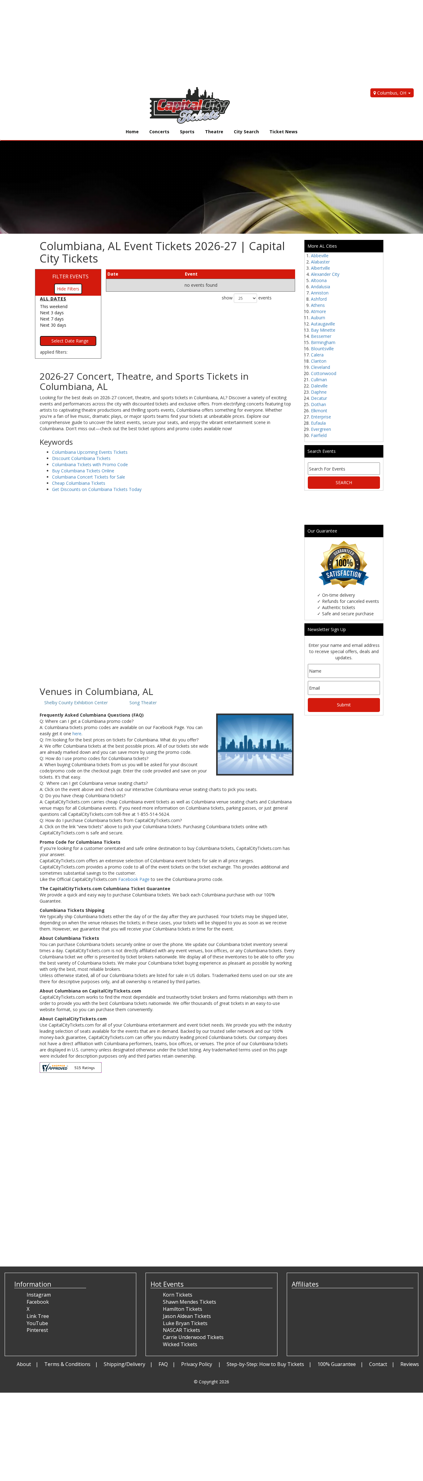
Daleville (319, 386)
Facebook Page (134, 879)
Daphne (319, 392)
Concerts (159, 132)
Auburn (318, 318)
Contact (378, 1364)
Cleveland (320, 367)
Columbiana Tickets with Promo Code (90, 464)
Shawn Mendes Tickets (189, 1301)
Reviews (409, 1364)
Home (132, 132)
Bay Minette (323, 330)
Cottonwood (323, 373)
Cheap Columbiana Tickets (78, 483)
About (24, 1364)
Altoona (319, 280)
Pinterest (37, 1330)
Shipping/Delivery (124, 1364)
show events (247, 298)
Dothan (318, 404)
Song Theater (143, 702)
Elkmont (319, 410)
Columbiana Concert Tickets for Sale (88, 477)
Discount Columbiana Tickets (81, 458)
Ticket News (283, 132)
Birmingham (323, 342)
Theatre (214, 132)
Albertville (320, 268)
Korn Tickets (177, 1294)
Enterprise (321, 417)
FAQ (163, 1364)
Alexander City (325, 274)
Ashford (319, 299)
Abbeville (320, 256)
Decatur (319, 398)
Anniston (320, 293)
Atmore (318, 311)
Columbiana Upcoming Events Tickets (90, 452)
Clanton (318, 361)
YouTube (37, 1323)
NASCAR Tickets (181, 1330)
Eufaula (318, 423)
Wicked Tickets (180, 1344)
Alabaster (320, 262)
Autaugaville (323, 324)
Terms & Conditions (67, 1364)
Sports (187, 132)
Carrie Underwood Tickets (193, 1337)
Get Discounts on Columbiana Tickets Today (97, 489)
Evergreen (321, 429)
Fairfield (319, 435)
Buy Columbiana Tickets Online (83, 471)
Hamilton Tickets (182, 1309)
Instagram (39, 1294)
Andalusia (320, 287)
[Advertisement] (186, 43)
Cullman (319, 379)
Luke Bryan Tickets (185, 1323)
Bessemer (321, 336)
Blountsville (322, 348)
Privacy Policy (197, 1364)
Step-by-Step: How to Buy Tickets (265, 1364)
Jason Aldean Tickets (187, 1316)
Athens (318, 305)
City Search (246, 132)
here (76, 733)
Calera (317, 355)
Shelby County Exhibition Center (76, 702)
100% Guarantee (336, 1364)
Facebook (38, 1301)
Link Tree (38, 1316)
